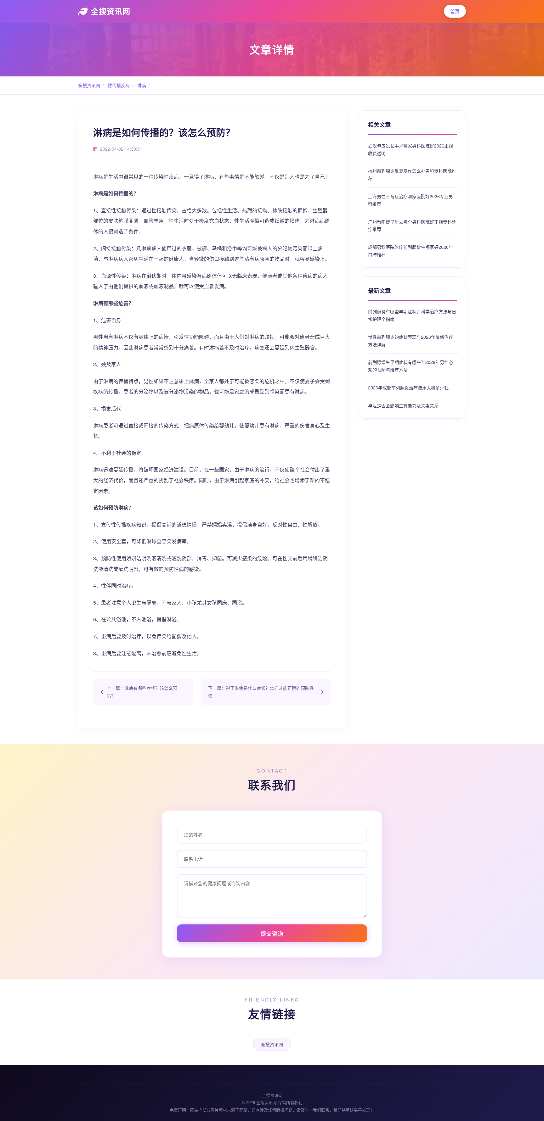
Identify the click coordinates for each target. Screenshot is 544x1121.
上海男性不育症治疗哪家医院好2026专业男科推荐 (410, 200)
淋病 (141, 85)
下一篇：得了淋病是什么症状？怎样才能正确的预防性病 (261, 692)
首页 (455, 11)
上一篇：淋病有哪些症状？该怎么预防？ (142, 692)
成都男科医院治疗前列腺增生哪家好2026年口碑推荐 (410, 251)
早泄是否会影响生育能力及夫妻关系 (403, 405)
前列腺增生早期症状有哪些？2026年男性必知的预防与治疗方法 (410, 366)
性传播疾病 (118, 85)
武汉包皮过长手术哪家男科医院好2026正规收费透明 (410, 149)
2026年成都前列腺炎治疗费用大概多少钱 (408, 387)
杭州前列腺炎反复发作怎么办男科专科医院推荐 (412, 174)
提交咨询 (272, 933)
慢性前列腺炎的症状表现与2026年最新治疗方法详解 (410, 341)
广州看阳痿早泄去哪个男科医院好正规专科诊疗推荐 (412, 225)
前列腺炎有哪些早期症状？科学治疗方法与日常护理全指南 (412, 315)
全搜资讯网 (110, 11)
